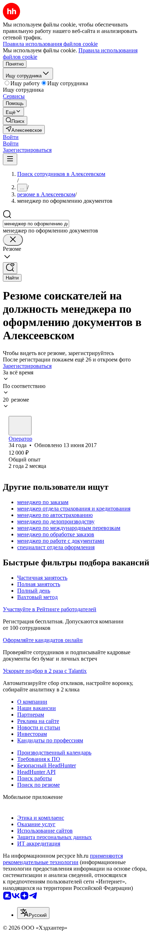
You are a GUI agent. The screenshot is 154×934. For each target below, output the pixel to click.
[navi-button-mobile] (10, 159)
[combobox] (36, 223)
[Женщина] (20, 425)
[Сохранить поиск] (10, 268)
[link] (15, 120)
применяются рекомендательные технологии (63, 859)
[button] (11, 137)
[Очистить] (13, 240)
